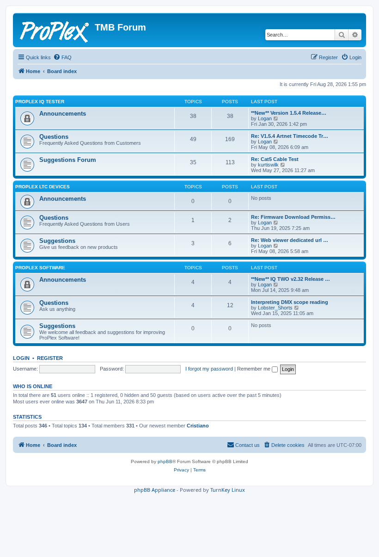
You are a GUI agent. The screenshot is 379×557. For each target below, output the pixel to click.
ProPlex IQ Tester (39, 101)
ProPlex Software (40, 267)
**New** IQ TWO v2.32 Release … (290, 279)
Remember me (254, 368)
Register (50, 358)
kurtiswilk (268, 164)
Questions (53, 136)
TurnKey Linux (227, 489)
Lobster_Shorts (275, 307)
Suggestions (57, 240)
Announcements (62, 113)
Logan (265, 118)
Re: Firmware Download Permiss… (293, 217)
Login (21, 358)
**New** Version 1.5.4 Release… (288, 113)
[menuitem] (62, 57)
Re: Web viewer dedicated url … (289, 240)
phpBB (165, 461)
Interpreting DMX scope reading (289, 302)
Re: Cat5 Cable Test (275, 159)
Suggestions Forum (67, 159)
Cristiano (198, 425)
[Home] (55, 30)
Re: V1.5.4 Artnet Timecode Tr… (289, 136)
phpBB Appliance (154, 489)
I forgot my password (209, 368)
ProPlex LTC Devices (42, 186)
